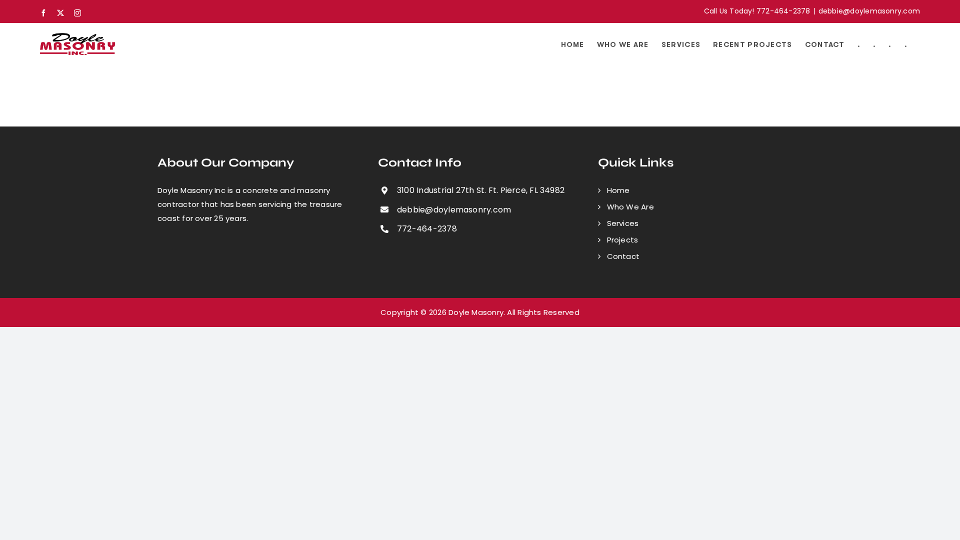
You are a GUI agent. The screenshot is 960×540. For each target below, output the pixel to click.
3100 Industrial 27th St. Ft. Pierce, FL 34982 (480, 190)
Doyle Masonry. (476, 312)
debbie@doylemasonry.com (869, 11)
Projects (622, 239)
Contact (623, 256)
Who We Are (630, 207)
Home (618, 190)
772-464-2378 (427, 228)
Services (623, 223)
